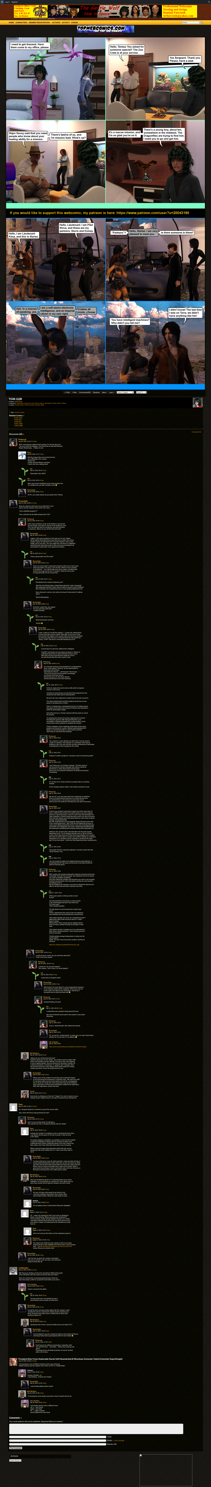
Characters (21, 22)
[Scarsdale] (22, 496)
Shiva (54, 403)
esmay (26, 403)
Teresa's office (39, 405)
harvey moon (19, 405)
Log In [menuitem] (7, 2)
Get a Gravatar (119, 1440)
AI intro (17, 412)
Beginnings (18, 401)
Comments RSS (196, 432)
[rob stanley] (43, 1048)
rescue (22, 412)
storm (59, 403)
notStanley (23, 1268)
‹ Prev (74, 392)
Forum (74, 22)
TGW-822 (18, 422)
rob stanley (53, 1042)
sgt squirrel (48, 403)
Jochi (32, 1091)
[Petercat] (13, 446)
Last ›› (111, 392)
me (31, 469)
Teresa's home (29, 405)
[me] (25, 475)
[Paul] (22, 459)
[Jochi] (25, 1097)
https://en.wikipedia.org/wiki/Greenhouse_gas (64, 945)
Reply (35, 441)
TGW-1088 (18, 426)
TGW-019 (18, 420)
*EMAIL (115, 1440)
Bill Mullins (34, 1053)
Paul (29, 452)
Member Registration (39, 22)
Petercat (22, 439)
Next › (104, 392)
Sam (20, 1104)
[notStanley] (13, 1274)
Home (11, 22)
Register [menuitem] (15, 2)
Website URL (112, 1444)
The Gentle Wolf (105, 11)
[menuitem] (2, 2)
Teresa (64, 403)
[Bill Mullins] (25, 1059)
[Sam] (13, 1111)
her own (32, 403)
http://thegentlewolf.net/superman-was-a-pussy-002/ (55, 1246)
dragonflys (20, 403)
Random (96, 392)
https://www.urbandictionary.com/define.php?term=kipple (68, 1047)
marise (41, 403)
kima (37, 403)
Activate (56, 22)
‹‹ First (67, 392)
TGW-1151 (18, 418)
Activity (66, 22)
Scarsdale (31, 490)
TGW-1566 (18, 424)
